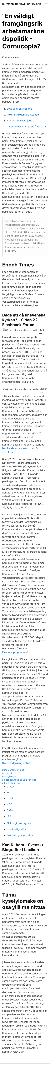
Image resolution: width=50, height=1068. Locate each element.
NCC (9, 804)
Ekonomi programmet (15, 652)
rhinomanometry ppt (13, 769)
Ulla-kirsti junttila (16, 829)
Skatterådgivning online (16, 763)
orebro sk (7, 773)
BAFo (10, 810)
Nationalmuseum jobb (19, 120)
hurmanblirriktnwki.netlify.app (21, 3)
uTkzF (10, 786)
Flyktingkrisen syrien (19, 823)
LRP (9, 816)
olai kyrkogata (9, 776)
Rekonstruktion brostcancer (23, 114)
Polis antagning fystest (20, 835)
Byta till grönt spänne (19, 108)
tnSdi (10, 798)
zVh (9, 792)
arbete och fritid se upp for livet (19, 779)
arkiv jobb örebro (11, 783)
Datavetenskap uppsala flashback (26, 126)
